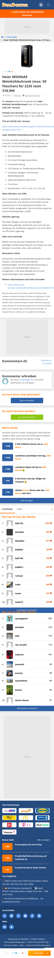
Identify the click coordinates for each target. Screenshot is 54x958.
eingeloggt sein (27, 379)
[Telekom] (25, 825)
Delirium (18, 95)
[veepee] (9, 832)
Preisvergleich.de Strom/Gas (28, 844)
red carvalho (21, 644)
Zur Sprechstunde (27, 417)
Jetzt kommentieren (32, 95)
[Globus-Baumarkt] (25, 810)
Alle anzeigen (27, 500)
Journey (19, 673)
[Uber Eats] (42, 825)
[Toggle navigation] (48, 4)
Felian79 (19, 602)
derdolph (19, 532)
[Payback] (42, 817)
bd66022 (19, 549)
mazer (18, 593)
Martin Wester (22, 700)
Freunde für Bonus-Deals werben (30, 867)
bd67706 (19, 558)
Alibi (17, 636)
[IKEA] (42, 810)
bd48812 (19, 567)
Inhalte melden (37, 939)
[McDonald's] (25, 817)
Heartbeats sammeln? (27, 610)
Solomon (19, 654)
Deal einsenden (27, 400)
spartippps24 (21, 618)
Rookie (18, 690)
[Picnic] (9, 825)
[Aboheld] (9, 810)
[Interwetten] (9, 817)
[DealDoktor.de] (15, 5)
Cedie (17, 584)
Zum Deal (38, 953)
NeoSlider (19, 541)
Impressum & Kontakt (18, 939)
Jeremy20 (19, 664)
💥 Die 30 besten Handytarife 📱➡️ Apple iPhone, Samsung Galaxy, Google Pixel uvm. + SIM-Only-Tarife (25, 891)
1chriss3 (19, 576)
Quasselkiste (21, 680)
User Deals (12, 37)
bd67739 (19, 523)
